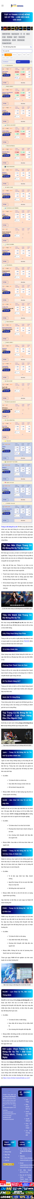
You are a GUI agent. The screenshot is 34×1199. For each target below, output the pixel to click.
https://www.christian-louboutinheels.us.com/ (16, 1078)
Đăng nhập (8, 1152)
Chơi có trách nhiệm (28, 1126)
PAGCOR (26, 641)
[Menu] (2, 5)
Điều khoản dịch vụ (28, 1107)
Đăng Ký (7, 1149)
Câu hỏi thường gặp (28, 1133)
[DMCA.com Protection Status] (8, 1164)
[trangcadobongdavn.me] (17, 6)
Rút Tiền (7, 1157)
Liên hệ (7, 1160)
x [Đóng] (3, 1182)
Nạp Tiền (7, 1154)
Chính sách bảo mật (28, 1114)
